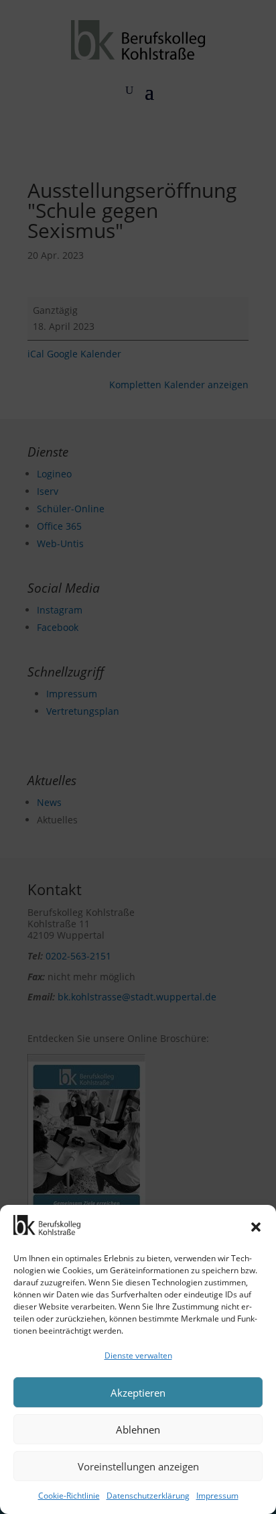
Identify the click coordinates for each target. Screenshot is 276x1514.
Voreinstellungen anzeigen (138, 1466)
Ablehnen (138, 1429)
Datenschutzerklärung (148, 1495)
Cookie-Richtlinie (69, 1495)
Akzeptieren (138, 1392)
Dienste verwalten (138, 1355)
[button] (256, 1227)
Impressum (217, 1495)
